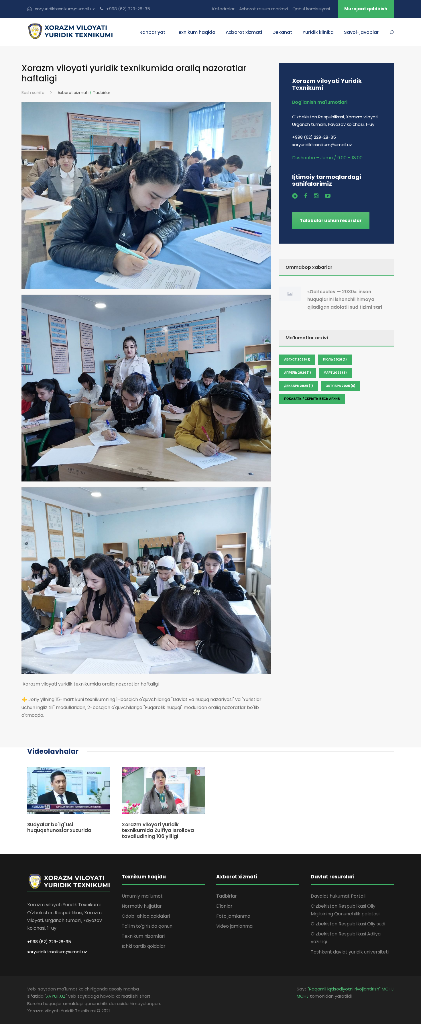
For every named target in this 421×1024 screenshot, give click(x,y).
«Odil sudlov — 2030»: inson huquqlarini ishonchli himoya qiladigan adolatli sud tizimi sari (344, 299)
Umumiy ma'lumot (142, 896)
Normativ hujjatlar (142, 906)
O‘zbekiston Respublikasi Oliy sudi (348, 924)
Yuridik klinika (318, 32)
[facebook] (305, 196)
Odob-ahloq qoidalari (146, 916)
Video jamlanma (234, 926)
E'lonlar (224, 906)
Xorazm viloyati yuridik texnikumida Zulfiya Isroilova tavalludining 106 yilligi (158, 830)
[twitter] (295, 196)
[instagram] (316, 196)
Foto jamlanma (233, 916)
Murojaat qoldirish (365, 9)
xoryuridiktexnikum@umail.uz (57, 952)
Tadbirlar (101, 92)
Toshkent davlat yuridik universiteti (350, 952)
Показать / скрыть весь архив (312, 398)
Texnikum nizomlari (143, 936)
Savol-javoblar (361, 32)
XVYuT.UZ (56, 996)
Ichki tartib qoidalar (144, 946)
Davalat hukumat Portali (338, 896)
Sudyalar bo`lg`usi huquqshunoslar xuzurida (59, 827)
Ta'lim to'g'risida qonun (147, 926)
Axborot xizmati (73, 92)
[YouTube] (327, 196)
